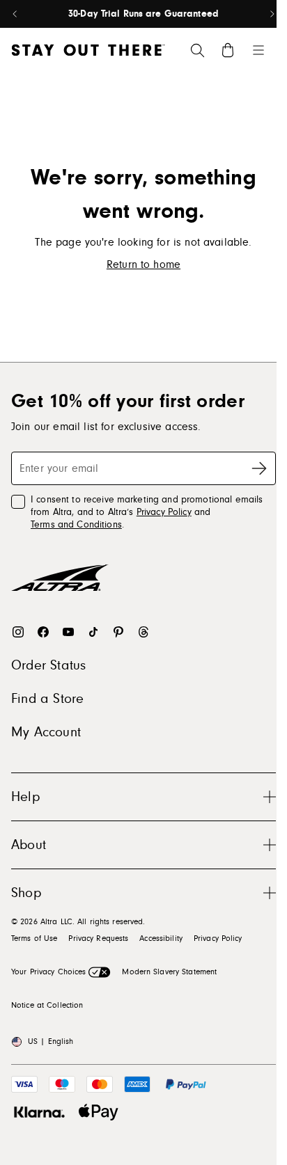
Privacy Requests (98, 938)
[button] (143, 796)
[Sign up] (259, 468)
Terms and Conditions (76, 524)
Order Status (48, 665)
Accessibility (161, 938)
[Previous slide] (15, 14)
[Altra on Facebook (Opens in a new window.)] (43, 632)
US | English (50, 1041)
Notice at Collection (47, 1005)
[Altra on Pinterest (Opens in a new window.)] (118, 632)
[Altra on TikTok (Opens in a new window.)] (93, 632)
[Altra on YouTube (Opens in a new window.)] (68, 632)
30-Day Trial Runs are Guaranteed (143, 13)
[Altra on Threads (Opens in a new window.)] (143, 632)
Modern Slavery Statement (169, 971)
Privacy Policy (164, 512)
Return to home (143, 264)
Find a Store (47, 698)
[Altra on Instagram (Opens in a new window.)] (18, 632)
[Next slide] (271, 14)
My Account (46, 732)
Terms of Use (34, 938)
